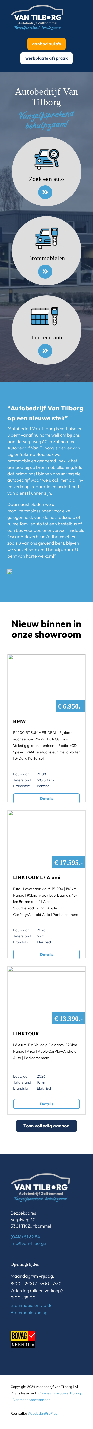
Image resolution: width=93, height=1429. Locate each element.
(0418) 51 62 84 (25, 1237)
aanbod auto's (46, 43)
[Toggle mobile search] (82, 2)
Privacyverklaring (67, 1393)
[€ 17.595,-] (46, 813)
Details (46, 798)
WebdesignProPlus (42, 1413)
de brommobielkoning (51, 467)
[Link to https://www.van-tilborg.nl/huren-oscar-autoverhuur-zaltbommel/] (45, 351)
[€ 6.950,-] (46, 657)
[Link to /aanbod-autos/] (45, 192)
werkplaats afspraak (46, 58)
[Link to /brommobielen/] (45, 272)
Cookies (44, 1393)
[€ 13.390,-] (46, 970)
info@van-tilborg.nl (29, 1243)
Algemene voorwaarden (31, 1399)
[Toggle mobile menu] (91, 2)
